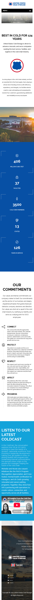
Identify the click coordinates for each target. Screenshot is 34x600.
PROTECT (11, 345)
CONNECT (11, 327)
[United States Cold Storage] (17, 4)
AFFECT (10, 378)
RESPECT (11, 361)
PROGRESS (12, 394)
